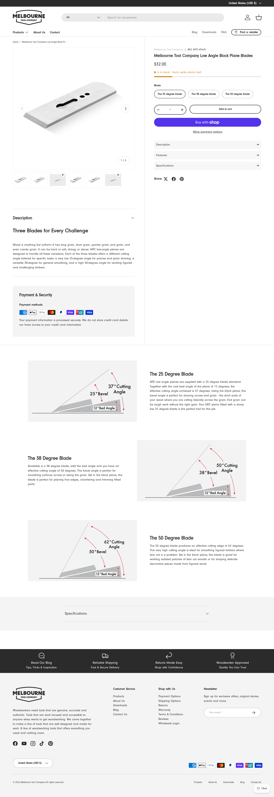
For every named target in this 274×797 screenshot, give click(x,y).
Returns (163, 705)
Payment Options (169, 696)
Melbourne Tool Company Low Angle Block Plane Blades (44, 42)
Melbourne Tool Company (168, 49)
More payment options (207, 132)
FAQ (223, 32)
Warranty (164, 710)
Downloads (209, 32)
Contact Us (120, 714)
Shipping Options (169, 701)
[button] (258, 17)
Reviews (163, 719)
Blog (194, 32)
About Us (39, 32)
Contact (55, 32)
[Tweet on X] (166, 179)
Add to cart (225, 109)
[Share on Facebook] (174, 179)
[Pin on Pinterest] (182, 179)
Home (15, 42)
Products (18, 32)
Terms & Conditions (170, 714)
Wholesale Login (169, 723)
